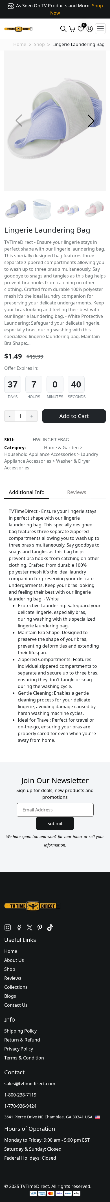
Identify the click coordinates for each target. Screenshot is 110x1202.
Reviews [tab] (76, 492)
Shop (39, 44)
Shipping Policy (20, 1031)
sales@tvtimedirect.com (29, 1084)
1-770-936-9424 (20, 1106)
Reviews (12, 978)
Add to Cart (74, 416)
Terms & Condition (24, 1058)
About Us (14, 960)
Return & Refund (22, 1040)
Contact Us (16, 1005)
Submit (55, 823)
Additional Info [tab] (27, 492)
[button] (91, 120)
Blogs (10, 996)
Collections (16, 987)
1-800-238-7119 (20, 1095)
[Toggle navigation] (100, 28)
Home (19, 44)
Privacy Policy (18, 1049)
